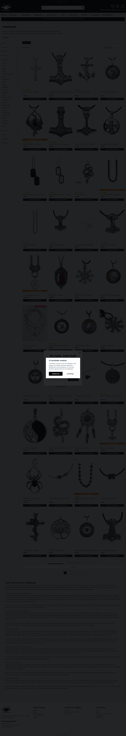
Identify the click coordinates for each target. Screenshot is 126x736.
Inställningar (70, 373)
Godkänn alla (55, 373)
